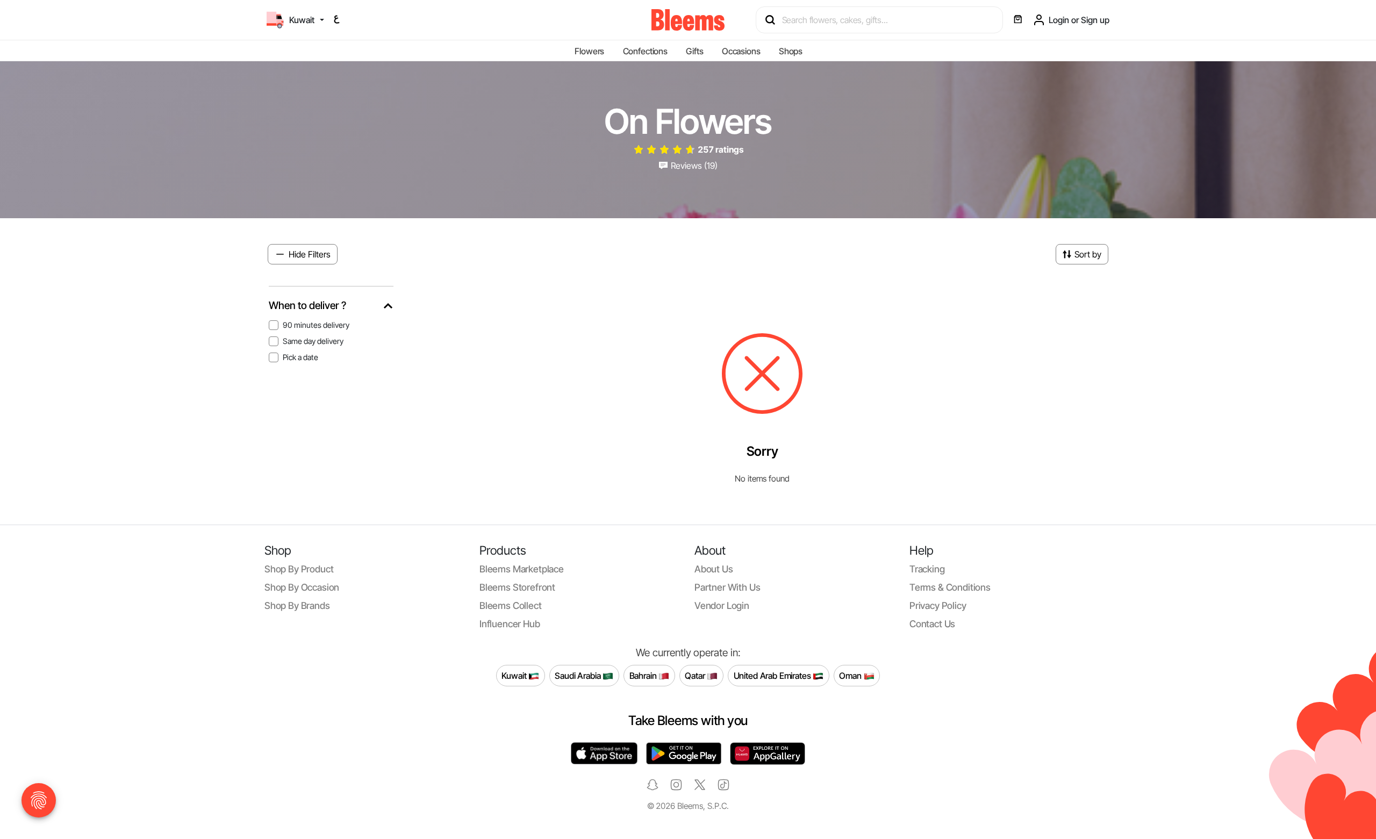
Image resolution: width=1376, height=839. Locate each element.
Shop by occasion (301, 587)
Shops (790, 51)
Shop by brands (297, 605)
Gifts (694, 51)
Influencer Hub (509, 623)
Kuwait (514, 675)
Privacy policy (937, 605)
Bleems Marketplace (521, 569)
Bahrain (644, 675)
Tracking (927, 569)
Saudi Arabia (579, 675)
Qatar (696, 675)
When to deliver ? (307, 305)
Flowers (589, 51)
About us (713, 569)
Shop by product (298, 569)
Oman (851, 675)
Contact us (932, 623)
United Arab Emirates (773, 675)
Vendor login (721, 605)
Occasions (741, 51)
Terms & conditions (950, 587)
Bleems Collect (510, 605)
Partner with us (727, 587)
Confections (645, 51)
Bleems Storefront (517, 587)
